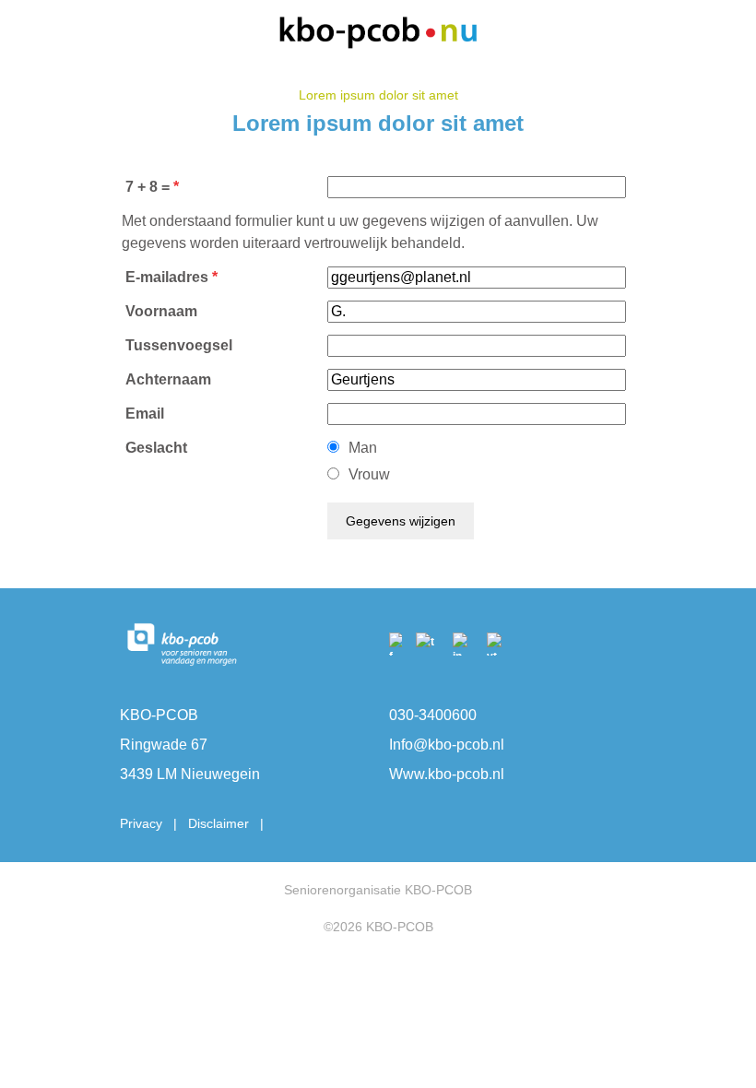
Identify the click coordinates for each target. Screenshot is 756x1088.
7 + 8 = (147, 187)
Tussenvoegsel (178, 345)
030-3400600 (433, 715)
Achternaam (168, 379)
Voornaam (161, 311)
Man (362, 447)
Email (144, 413)
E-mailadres (166, 277)
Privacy (141, 823)
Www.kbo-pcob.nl (446, 774)
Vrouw (369, 474)
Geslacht (156, 447)
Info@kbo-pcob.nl (446, 744)
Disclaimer (218, 823)
